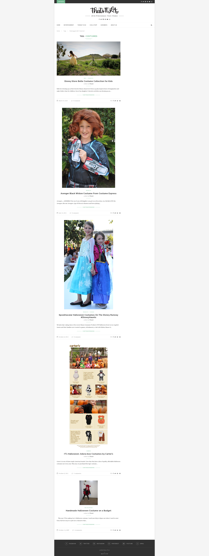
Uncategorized (88, 507)
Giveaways (104, 25)
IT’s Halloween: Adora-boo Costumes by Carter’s (88, 454)
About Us (114, 25)
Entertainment (69, 25)
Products (90, 78)
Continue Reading (88, 95)
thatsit (91, 84)
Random (89, 451)
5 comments (77, 473)
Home (58, 25)
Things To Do (81, 25)
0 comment (76, 101)
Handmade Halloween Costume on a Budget (88, 510)
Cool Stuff (93, 25)
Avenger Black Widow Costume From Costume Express (89, 193)
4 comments (78, 530)
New (85, 78)
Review (92, 312)
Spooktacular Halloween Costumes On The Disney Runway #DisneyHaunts (88, 316)
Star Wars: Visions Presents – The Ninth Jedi (79, 2)
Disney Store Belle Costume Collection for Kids (88, 81)
